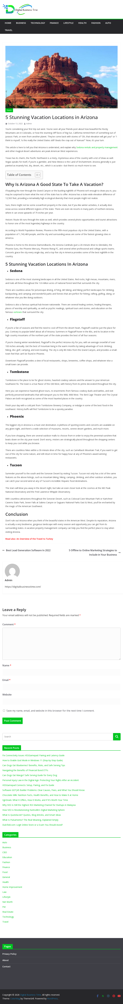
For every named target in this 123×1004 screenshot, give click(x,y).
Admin (29, 123)
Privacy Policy (9, 953)
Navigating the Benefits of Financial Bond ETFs (25, 770)
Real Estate (7, 911)
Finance (54, 22)
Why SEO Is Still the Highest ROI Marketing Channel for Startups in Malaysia (39, 805)
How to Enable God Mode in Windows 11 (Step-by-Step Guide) (32, 760)
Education (7, 857)
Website (7, 694)
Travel (8, 30)
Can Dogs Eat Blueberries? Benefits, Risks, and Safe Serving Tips (33, 765)
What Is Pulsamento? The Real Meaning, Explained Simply (30, 819)
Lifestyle (68, 22)
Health (82, 22)
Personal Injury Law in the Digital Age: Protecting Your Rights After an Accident (40, 780)
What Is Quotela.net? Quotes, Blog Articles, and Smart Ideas (31, 814)
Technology (38, 22)
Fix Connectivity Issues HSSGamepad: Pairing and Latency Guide (33, 755)
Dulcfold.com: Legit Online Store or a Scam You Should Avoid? (32, 824)
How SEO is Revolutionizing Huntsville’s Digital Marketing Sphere (33, 809)
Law (4, 892)
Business (21, 22)
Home (8, 22)
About (5, 960)
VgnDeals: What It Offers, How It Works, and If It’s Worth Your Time (35, 800)
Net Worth (7, 901)
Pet (4, 906)
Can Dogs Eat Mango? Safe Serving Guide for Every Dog (29, 775)
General (6, 877)
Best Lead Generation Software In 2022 (28, 550)
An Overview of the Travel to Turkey (34, 538)
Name (6, 665)
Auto (108, 22)
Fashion (95, 22)
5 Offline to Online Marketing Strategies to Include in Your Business (93, 552)
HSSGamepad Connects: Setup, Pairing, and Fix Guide (28, 785)
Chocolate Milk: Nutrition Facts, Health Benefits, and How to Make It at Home (40, 795)
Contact (6, 966)
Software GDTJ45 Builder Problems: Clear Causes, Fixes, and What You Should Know (43, 790)
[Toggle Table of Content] (36, 174)
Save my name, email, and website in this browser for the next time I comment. (50, 710)
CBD (4, 852)
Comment (9, 624)
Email (6, 680)
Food (5, 872)
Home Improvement (12, 887)
